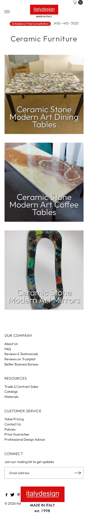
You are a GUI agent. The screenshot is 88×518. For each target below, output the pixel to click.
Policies (9, 429)
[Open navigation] (7, 12)
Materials (11, 397)
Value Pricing (14, 419)
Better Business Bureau (21, 364)
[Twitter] (12, 495)
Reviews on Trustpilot (19, 359)
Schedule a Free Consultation (30, 23)
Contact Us (12, 424)
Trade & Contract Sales (21, 387)
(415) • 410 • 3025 (66, 23)
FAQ (7, 349)
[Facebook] (7, 495)
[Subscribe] (78, 473)
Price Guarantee (16, 434)
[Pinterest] (18, 495)
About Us (11, 344)
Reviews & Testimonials (21, 354)
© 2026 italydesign (18, 503)
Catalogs (11, 391)
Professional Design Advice (24, 439)
